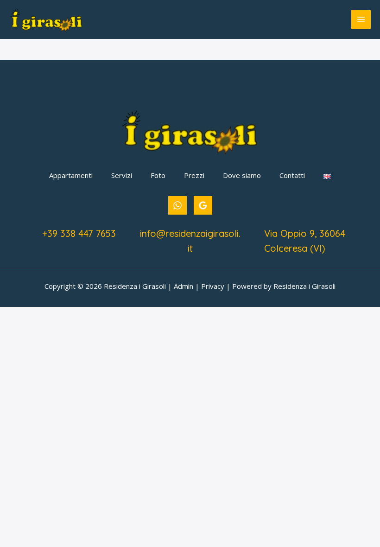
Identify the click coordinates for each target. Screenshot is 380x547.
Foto (158, 175)
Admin (183, 286)
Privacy (212, 286)
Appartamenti (71, 175)
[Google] (203, 205)
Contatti (292, 175)
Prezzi (194, 175)
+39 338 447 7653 (79, 233)
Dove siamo (242, 175)
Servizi (121, 175)
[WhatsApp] (177, 205)
